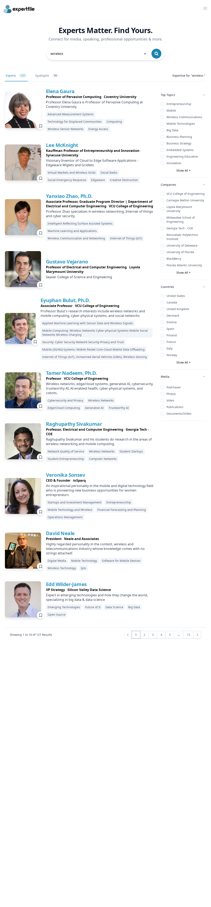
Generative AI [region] (94, 408)
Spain (170, 329)
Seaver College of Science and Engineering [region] (79, 277)
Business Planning (179, 137)
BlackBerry (173, 259)
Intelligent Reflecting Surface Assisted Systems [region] (80, 223)
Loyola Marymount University (179, 209)
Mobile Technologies (180, 124)
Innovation (173, 163)
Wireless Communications (184, 117)
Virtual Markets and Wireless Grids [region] (72, 172)
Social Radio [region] (109, 172)
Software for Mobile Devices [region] (121, 561)
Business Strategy (178, 143)
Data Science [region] (114, 607)
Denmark (172, 315)
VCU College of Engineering (185, 194)
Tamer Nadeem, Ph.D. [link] (71, 372)
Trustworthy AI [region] (119, 408)
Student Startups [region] (131, 451)
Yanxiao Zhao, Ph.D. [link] (69, 196)
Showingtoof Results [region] (31, 635)
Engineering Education (182, 156)
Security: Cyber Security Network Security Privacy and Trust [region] (83, 342)
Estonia (171, 322)
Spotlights (46, 75)
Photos (171, 394)
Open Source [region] (57, 614)
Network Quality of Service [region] (66, 451)
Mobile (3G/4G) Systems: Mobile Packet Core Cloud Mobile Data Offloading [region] (93, 349)
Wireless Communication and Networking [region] (76, 238)
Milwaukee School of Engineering (180, 220)
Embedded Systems (180, 150)
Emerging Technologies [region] (64, 607)
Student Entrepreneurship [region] (66, 459)
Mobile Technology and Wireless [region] (70, 510)
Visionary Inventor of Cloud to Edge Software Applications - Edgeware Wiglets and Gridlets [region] (92, 162)
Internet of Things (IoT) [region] (126, 238)
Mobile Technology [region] (84, 561)
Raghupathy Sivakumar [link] (74, 423)
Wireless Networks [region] (101, 400)
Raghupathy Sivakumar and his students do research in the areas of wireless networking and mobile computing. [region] (99, 441)
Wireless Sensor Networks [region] (65, 129)
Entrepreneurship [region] (118, 502)
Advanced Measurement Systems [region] (71, 114)
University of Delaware (182, 245)
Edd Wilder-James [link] (66, 584)
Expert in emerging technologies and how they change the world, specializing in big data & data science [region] (97, 597)
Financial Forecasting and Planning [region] (121, 510)
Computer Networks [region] (103, 459)
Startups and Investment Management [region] (74, 502)
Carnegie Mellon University (185, 200)
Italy (169, 348)
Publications (174, 407)
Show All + (183, 170)
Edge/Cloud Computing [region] (64, 408)
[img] (23, 110)
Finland (171, 335)
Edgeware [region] (98, 180)
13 (188, 635)
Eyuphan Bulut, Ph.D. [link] (65, 300)
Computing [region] (114, 121)
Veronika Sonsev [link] (65, 474)
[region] (100, 97)
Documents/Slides (178, 413)
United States (175, 296)
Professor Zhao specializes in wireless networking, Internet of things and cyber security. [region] (99, 213)
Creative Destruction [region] (124, 180)
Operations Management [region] (65, 517)
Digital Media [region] (57, 561)
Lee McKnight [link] (62, 145)
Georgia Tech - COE (179, 228)
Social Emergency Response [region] (67, 180)
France (171, 342)
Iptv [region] (83, 568)
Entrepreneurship (178, 104)
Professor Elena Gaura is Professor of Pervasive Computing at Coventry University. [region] (94, 104)
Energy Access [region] (98, 129)
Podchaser (173, 387)
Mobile (171, 110)
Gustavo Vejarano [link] (67, 261)
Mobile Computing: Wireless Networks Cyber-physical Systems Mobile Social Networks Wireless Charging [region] (95, 333)
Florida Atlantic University (184, 265)
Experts (15, 75)
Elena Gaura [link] (60, 91)
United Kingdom (177, 309)
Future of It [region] (93, 607)
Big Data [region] (134, 607)
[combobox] (98, 54)
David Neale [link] (60, 533)
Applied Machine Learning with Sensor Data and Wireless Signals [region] (87, 323)
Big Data (172, 130)
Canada (171, 302)
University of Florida (180, 252)
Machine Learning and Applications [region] (72, 231)
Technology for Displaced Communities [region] (75, 121)
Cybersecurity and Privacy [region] (65, 400)
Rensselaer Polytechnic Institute (182, 237)
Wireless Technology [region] (62, 568)
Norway (171, 355)
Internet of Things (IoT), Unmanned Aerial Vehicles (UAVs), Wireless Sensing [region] (94, 357)
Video (170, 400)
